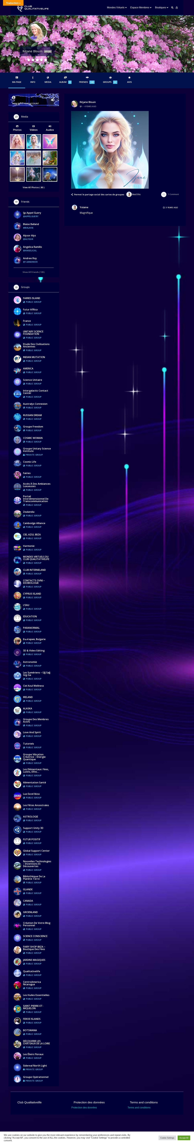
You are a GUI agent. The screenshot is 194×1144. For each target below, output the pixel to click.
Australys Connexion (35, 403)
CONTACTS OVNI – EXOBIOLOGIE (34, 582)
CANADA (28, 900)
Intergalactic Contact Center (35, 392)
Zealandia (28, 511)
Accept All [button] (183, 1138)
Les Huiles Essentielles (36, 995)
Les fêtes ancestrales (36, 805)
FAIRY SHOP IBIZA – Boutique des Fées (34, 948)
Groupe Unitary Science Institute (37, 450)
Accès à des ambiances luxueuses (36, 485)
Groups (109, 82)
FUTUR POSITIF (31, 839)
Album (64, 82)
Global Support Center (36, 850)
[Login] (177, 7)
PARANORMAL (31, 627)
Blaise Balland (31, 224)
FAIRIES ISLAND (31, 298)
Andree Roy (30, 258)
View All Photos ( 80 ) (33, 187)
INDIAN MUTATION (34, 357)
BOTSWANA (30, 1030)
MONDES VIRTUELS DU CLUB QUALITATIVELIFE (36, 558)
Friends (86, 82)
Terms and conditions (139, 1107)
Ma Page (16, 82)
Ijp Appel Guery (32, 212)
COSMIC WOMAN (33, 438)
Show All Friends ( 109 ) (34, 272)
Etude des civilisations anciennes (36, 345)
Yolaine (84, 207)
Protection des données (84, 1107)
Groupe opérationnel (35, 1077)
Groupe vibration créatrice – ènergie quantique (34, 757)
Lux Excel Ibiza (31, 794)
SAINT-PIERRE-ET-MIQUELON (33, 1007)
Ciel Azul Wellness (33, 685)
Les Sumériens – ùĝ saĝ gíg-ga (36, 674)
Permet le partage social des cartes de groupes (99, 194)
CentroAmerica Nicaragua (32, 983)
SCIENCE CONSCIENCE (35, 936)
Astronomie (30, 662)
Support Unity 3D (33, 828)
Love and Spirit (32, 732)
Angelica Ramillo (32, 247)
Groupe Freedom (33, 426)
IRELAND (28, 697)
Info (32, 82)
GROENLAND (30, 912)
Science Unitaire (32, 380)
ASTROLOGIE (30, 816)
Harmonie (29, 546)
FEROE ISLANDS (31, 1019)
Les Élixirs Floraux (33, 1054)
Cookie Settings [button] (167, 1138)
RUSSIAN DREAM (32, 415)
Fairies (27, 473)
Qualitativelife (31, 971)
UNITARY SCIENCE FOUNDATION (33, 333)
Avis (129, 82)
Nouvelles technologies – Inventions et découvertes (37, 864)
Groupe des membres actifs (36, 720)
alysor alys (29, 235)
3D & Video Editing (34, 650)
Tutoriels (28, 743)
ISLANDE (28, 889)
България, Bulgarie (34, 639)
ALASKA (27, 708)
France (27, 321)
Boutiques (160, 7)
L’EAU (26, 605)
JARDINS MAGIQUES (34, 960)
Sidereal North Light (35, 1065)
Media (48, 82)
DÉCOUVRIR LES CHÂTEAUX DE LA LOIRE (36, 1042)
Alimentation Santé (34, 782)
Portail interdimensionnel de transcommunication (35, 499)
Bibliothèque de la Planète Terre (34, 877)
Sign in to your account (25, 103)
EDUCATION (30, 616)
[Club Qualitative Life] (32, 8)
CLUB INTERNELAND (34, 570)
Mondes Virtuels (115, 7)
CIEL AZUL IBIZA (32, 534)
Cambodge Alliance (34, 523)
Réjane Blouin (88, 102)
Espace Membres (139, 7)
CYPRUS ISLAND (32, 593)
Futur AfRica (30, 309)
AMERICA (28, 368)
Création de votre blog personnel (36, 924)
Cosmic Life (29, 461)
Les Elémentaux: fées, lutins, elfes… (36, 770)
